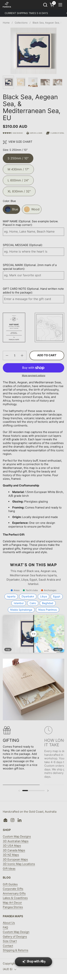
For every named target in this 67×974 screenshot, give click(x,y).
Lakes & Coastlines (15, 898)
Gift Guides (10, 884)
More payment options (33, 375)
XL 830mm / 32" (19, 190)
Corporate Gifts (13, 888)
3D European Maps (15, 859)
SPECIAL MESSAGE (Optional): (23, 245)
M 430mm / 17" (18, 168)
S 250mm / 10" (18, 157)
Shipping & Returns (15, 950)
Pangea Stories (13, 907)
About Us (9, 922)
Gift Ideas (9, 868)
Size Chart (10, 941)
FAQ (5, 927)
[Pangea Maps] (7, 4)
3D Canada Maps (14, 850)
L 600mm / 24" (18, 179)
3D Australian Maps (15, 841)
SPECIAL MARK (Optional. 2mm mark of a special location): (30, 266)
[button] (45, 4)
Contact (8, 945)
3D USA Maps (12, 845)
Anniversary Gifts (14, 893)
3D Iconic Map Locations (19, 864)
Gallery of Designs (15, 936)
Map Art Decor (12, 902)
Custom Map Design (16, 932)
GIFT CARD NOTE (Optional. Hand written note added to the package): (33, 290)
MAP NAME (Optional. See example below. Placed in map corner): (30, 223)
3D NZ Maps (11, 854)
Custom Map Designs (17, 836)
